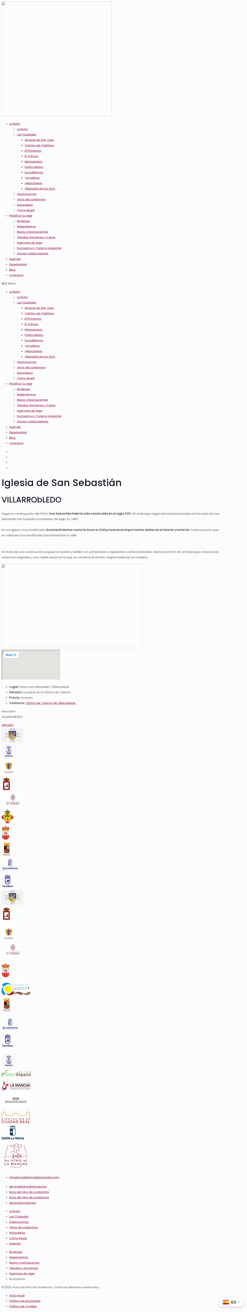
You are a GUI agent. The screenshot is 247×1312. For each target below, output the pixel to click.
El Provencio (33, 151)
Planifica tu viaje (20, 216)
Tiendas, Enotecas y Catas (36, 237)
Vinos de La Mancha (31, 199)
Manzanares (33, 162)
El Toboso (31, 156)
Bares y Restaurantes (32, 232)
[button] (112, 283)
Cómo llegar (26, 210)
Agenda (15, 259)
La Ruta (14, 124)
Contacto (16, 275)
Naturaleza (25, 205)
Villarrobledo (33, 183)
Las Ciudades (26, 134)
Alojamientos (26, 226)
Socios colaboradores (32, 253)
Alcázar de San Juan (39, 140)
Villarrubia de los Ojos (40, 189)
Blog (12, 270)
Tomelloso (32, 178)
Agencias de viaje (29, 243)
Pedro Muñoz (34, 167)
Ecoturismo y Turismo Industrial (39, 248)
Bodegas (23, 221)
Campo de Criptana (39, 145)
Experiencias (18, 264)
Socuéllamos (34, 172)
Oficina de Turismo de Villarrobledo (51, 703)
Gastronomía (26, 194)
